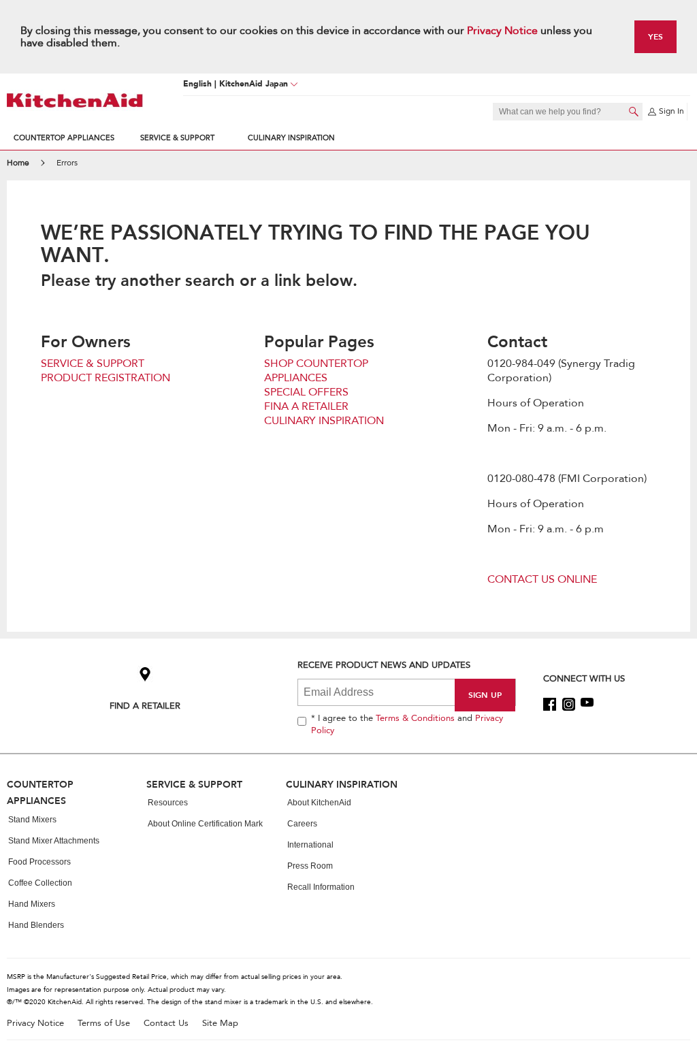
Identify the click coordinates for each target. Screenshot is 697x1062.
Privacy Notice (502, 30)
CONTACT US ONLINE (542, 579)
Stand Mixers (32, 819)
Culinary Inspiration (291, 138)
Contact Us (166, 1023)
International (310, 845)
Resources (168, 802)
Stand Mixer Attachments (53, 841)
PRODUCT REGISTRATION (105, 377)
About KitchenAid (319, 802)
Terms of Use (104, 1023)
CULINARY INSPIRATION (324, 420)
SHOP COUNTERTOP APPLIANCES (316, 370)
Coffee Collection (40, 883)
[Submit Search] (634, 111)
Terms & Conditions (415, 718)
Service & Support (177, 138)
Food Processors (39, 862)
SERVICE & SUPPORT (92, 363)
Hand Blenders (36, 925)
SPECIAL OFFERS (306, 392)
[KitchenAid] (75, 100)
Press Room (310, 866)
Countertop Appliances (64, 138)
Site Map (220, 1023)
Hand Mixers (31, 904)
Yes (655, 36)
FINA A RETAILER (306, 406)
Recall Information (321, 887)
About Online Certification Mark (205, 823)
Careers (302, 823)
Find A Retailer (145, 705)
